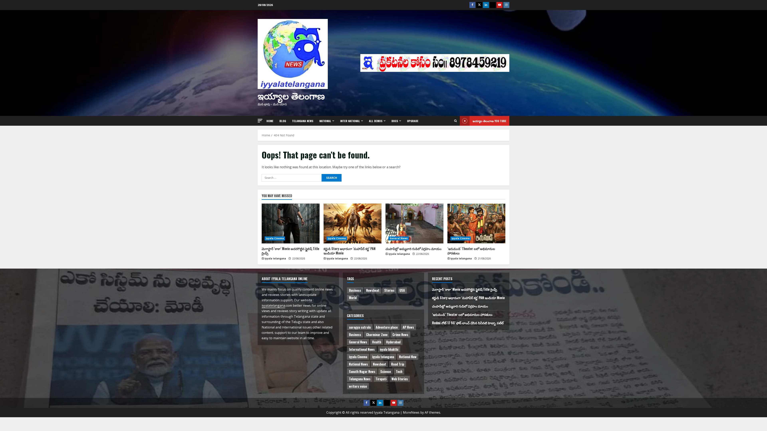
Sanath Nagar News (362, 371)
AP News (408, 327)
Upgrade (412, 121)
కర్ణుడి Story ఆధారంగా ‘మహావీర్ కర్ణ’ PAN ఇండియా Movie (350, 250)
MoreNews (411, 412)
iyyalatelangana (273, 305)
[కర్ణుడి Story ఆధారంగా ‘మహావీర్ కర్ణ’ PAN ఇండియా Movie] (353, 223)
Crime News (400, 334)
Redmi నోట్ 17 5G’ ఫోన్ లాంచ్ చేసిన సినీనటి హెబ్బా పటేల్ (468, 322)
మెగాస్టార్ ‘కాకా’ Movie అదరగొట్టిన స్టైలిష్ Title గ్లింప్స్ (290, 250)
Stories (389, 290)
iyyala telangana (275, 258)
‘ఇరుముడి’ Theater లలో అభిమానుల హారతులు (471, 250)
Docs (394, 121)
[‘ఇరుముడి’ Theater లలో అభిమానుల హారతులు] (476, 223)
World (353, 297)
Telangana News (302, 121)
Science (385, 371)
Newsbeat (372, 290)
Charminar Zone (376, 334)
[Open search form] (455, 121)
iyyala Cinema (275, 238)
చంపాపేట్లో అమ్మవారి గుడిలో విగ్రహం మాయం (413, 248)
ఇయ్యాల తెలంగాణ (291, 95)
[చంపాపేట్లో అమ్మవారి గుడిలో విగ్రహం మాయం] (414, 223)
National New (407, 356)
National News (358, 364)
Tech (399, 371)
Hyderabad (393, 342)
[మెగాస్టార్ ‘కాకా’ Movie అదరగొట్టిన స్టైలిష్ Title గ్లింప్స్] (291, 223)
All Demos (376, 121)
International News (362, 349)
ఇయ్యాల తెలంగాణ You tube (489, 121)
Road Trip (397, 364)
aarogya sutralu (360, 327)
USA (402, 290)
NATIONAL (325, 121)
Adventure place (387, 327)
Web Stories (399, 379)
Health (376, 342)
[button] (260, 120)
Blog (282, 121)
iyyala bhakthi (389, 349)
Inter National (350, 121)
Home (269, 121)
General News (399, 238)
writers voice (358, 386)
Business (355, 290)
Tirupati (381, 379)
